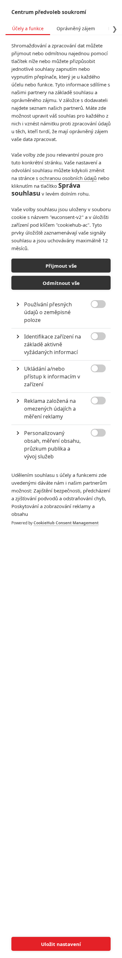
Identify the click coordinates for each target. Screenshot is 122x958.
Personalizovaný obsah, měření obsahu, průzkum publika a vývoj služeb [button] (52, 444)
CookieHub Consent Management (66, 523)
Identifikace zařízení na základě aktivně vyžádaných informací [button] (52, 344)
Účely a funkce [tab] (28, 28)
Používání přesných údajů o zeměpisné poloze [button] (48, 312)
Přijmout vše (61, 265)
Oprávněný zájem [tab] (76, 28)
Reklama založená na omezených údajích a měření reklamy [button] (50, 408)
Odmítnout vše (61, 283)
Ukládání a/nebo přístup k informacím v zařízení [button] (52, 376)
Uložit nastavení (61, 944)
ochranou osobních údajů (68, 178)
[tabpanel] (61, 291)
